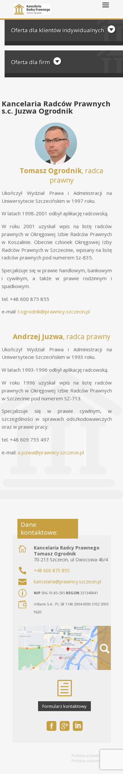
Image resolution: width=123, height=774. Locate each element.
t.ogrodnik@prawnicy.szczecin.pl (54, 311)
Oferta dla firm (30, 62)
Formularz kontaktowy (64, 706)
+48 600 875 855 (52, 570)
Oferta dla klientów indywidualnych (57, 30)
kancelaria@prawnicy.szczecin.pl (67, 581)
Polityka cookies (86, 760)
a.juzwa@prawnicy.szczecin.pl (51, 452)
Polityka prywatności (90, 755)
